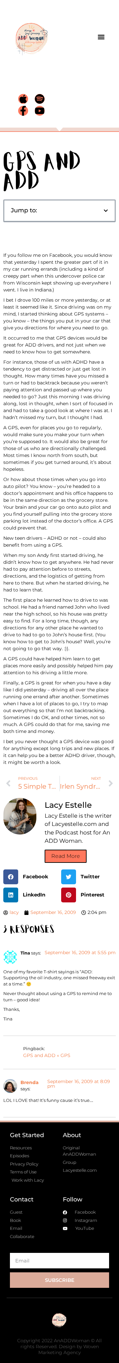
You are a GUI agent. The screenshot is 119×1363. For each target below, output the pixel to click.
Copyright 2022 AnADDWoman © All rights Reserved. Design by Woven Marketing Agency (59, 1346)
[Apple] (23, 99)
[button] (101, 36)
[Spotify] (40, 99)
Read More (65, 856)
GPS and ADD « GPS (46, 1055)
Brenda (29, 1082)
